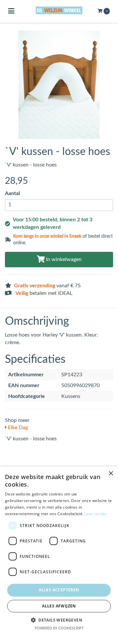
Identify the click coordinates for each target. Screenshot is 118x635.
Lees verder (95, 513)
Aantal (12, 193)
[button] (59, 620)
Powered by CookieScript (59, 627)
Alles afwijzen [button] (59, 606)
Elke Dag (17, 427)
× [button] (110, 473)
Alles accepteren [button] (59, 590)
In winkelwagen (63, 259)
